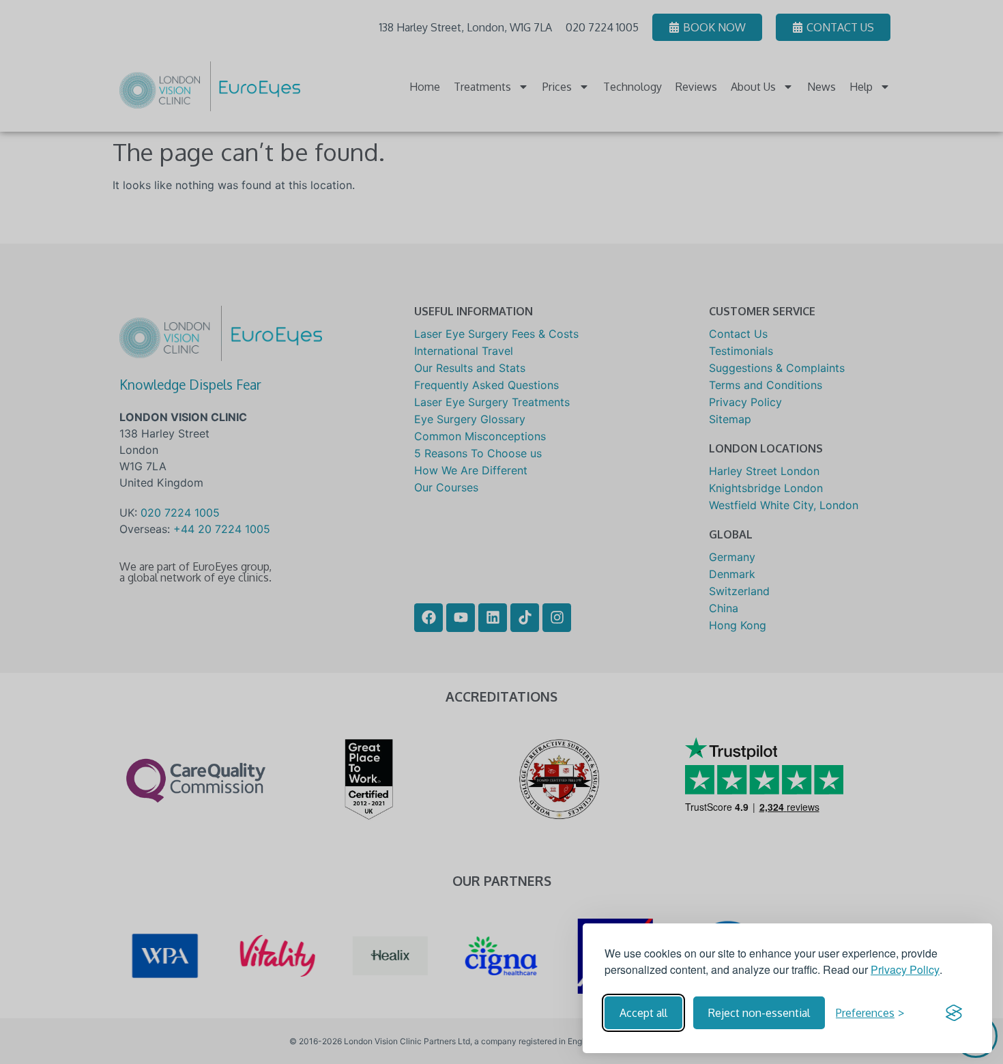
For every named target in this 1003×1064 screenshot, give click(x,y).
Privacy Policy (905, 969)
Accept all (643, 1013)
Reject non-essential (759, 1013)
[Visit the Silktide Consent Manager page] (953, 1012)
